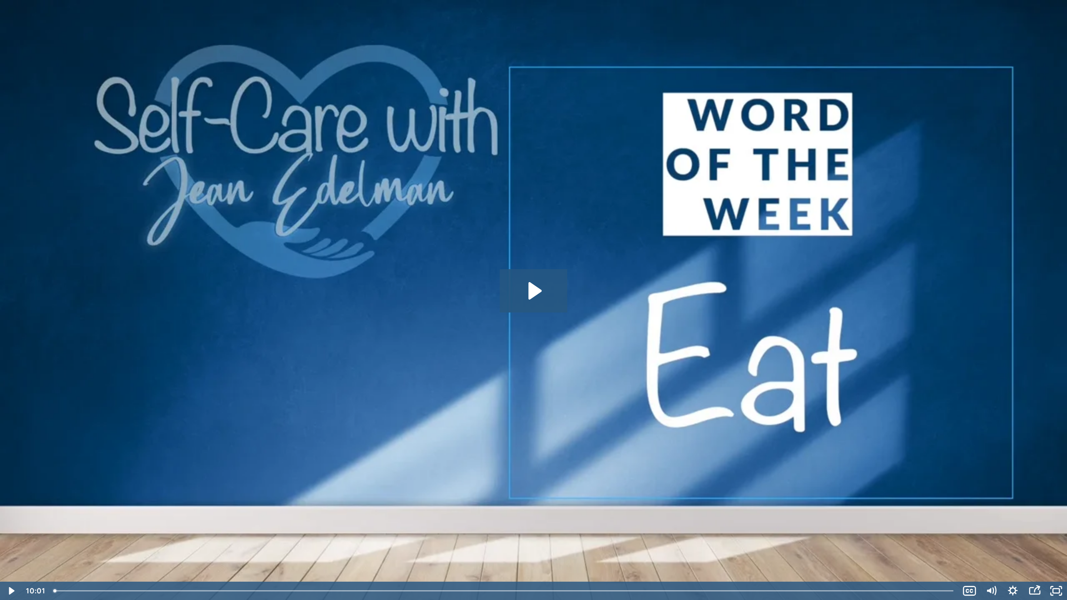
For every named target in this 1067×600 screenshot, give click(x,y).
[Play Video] (11, 591)
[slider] (504, 591)
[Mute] (991, 591)
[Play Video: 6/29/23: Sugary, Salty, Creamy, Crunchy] (534, 290)
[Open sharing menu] (1034, 591)
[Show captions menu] (969, 591)
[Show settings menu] (1013, 591)
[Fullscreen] (1056, 591)
